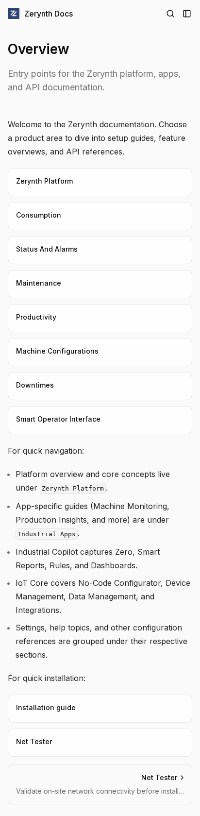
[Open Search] (170, 13)
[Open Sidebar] (187, 13)
